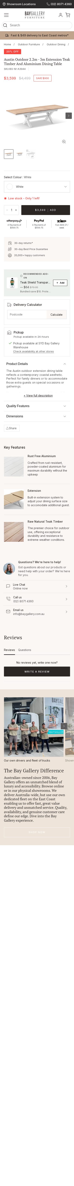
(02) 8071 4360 (61, 4)
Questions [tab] (24, 651)
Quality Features (17, 406)
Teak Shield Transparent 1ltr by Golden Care (35, 282)
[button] (37, 26)
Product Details (17, 364)
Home (7, 44)
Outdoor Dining (56, 44)
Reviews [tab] (9, 651)
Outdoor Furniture (29, 44)
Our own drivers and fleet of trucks (27, 760)
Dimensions (14, 416)
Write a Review (44, 673)
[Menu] (6, 15)
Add (62, 282)
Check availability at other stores (33, 351)
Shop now (37, 832)
